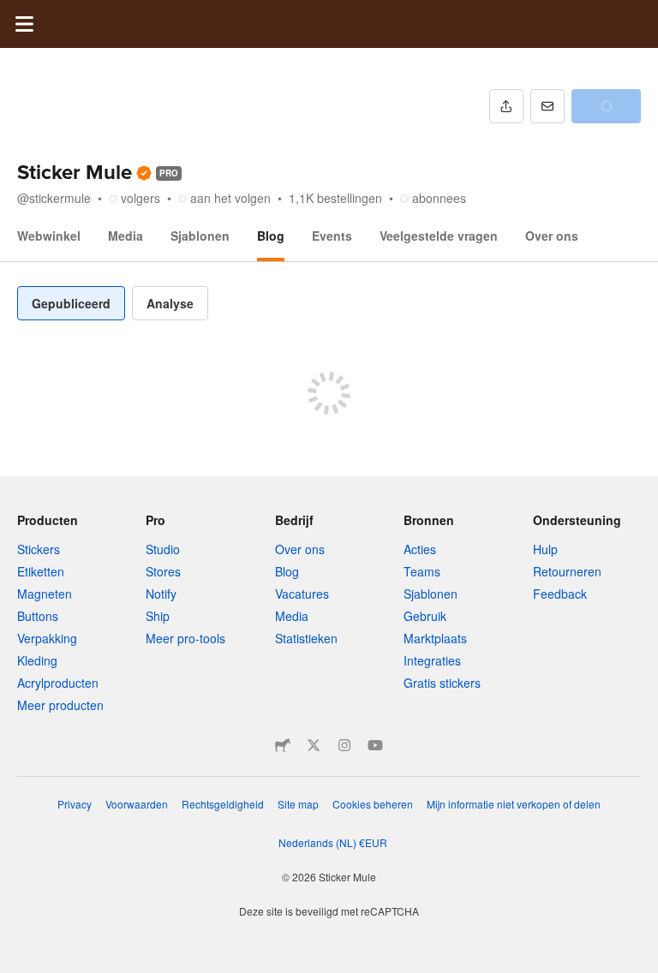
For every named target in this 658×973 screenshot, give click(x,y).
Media (125, 235)
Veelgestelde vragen (439, 235)
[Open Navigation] (24, 24)
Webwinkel (49, 235)
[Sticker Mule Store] (283, 745)
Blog (270, 235)
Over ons (551, 235)
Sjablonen (200, 235)
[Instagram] (344, 745)
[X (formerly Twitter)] (313, 745)
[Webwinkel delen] (506, 106)
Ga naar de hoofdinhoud (13, 13)
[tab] (71, 303)
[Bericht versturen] (547, 106)
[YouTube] (375, 745)
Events (332, 235)
